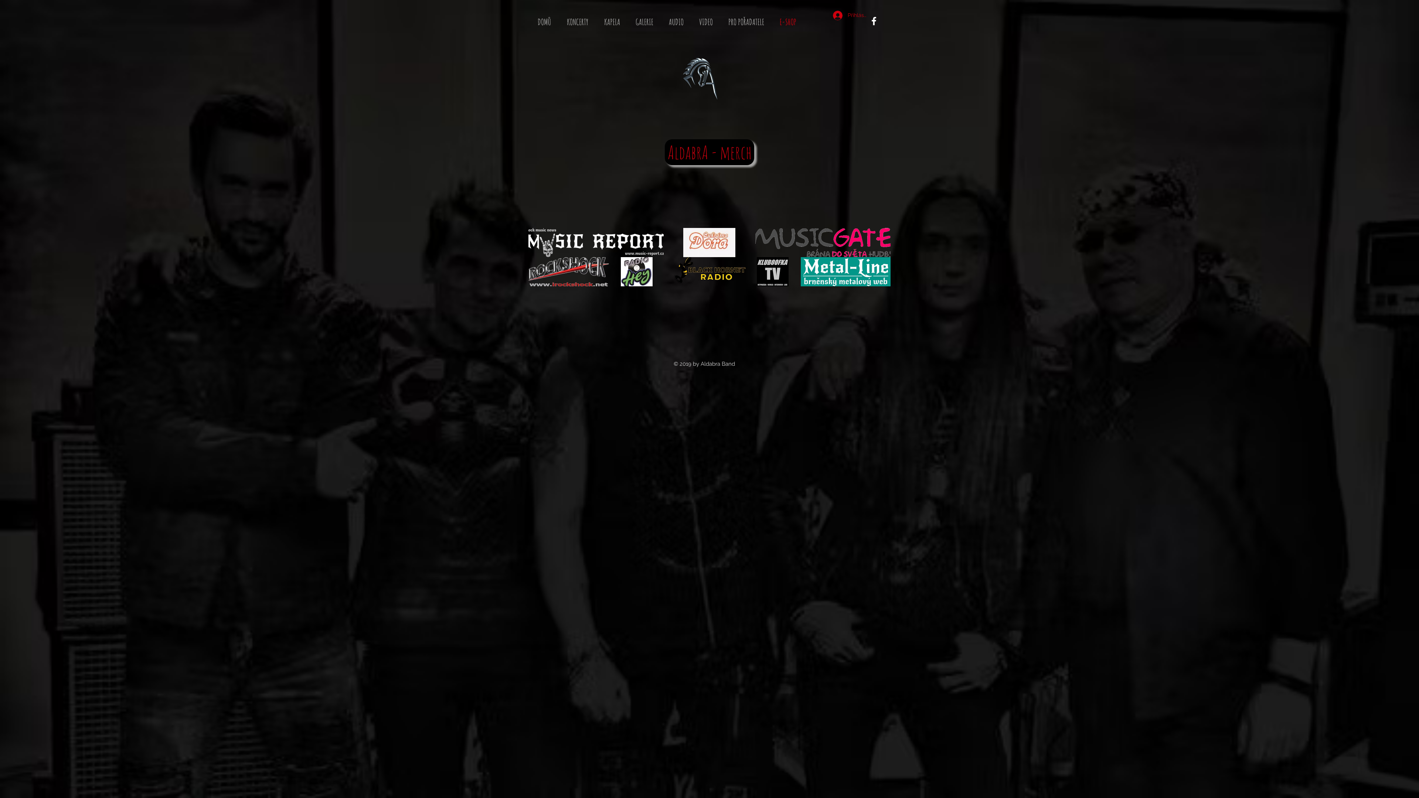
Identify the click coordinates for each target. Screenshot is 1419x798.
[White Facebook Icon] (873, 21)
